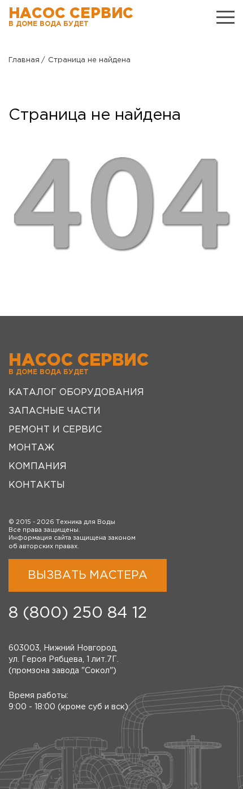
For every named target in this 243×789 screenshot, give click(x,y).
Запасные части (54, 411)
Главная (24, 60)
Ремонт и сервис (55, 430)
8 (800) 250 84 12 (77, 613)
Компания (37, 466)
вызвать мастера (87, 575)
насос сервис (70, 17)
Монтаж (31, 448)
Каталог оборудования (76, 392)
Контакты (36, 485)
